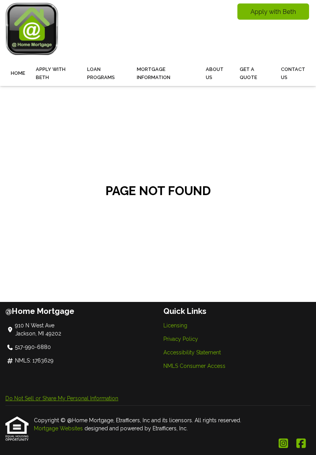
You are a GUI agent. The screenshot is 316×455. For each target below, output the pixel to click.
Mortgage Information (153, 73)
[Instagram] (283, 444)
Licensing (175, 325)
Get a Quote (248, 73)
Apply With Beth (51, 73)
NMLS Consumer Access (194, 366)
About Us (215, 73)
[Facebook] (301, 444)
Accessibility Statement (192, 352)
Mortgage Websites (59, 428)
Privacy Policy (180, 339)
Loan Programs (101, 73)
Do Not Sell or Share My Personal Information (61, 398)
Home (18, 73)
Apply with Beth (273, 11)
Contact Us (293, 73)
